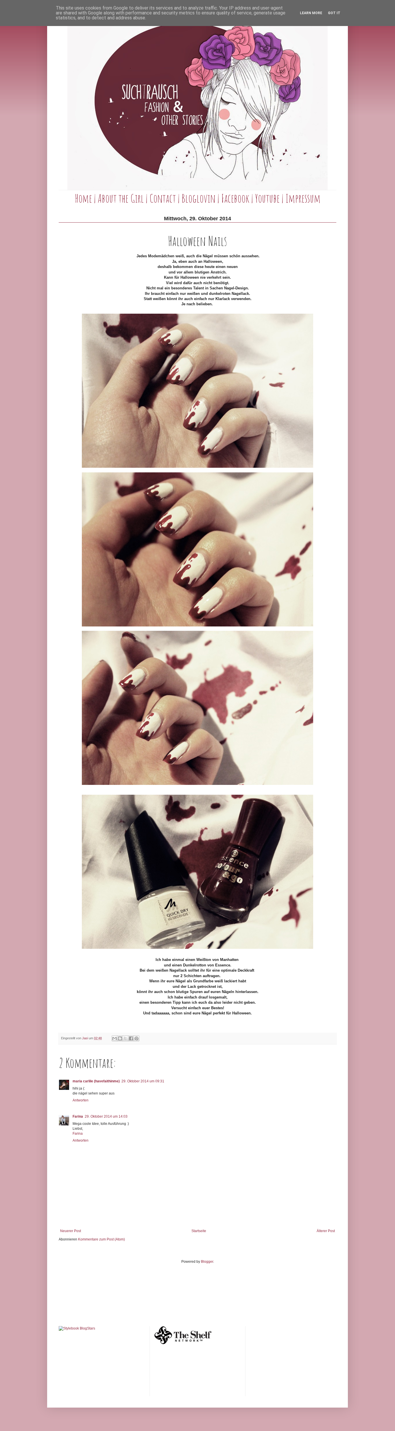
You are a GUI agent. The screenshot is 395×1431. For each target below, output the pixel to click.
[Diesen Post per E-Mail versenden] (114, 1038)
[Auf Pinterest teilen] (136, 1038)
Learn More (311, 13)
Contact (162, 198)
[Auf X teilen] (125, 1038)
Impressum (303, 198)
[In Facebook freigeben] (131, 1038)
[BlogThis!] (120, 1038)
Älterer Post (326, 1231)
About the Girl (121, 198)
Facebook (235, 198)
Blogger (207, 1262)
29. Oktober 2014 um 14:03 (106, 1116)
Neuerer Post (70, 1231)
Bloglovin (198, 198)
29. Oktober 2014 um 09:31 (142, 1081)
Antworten (80, 1100)
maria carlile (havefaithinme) (96, 1081)
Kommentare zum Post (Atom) (101, 1239)
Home (83, 198)
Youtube (267, 198)
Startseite (198, 1231)
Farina (78, 1116)
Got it (334, 13)
